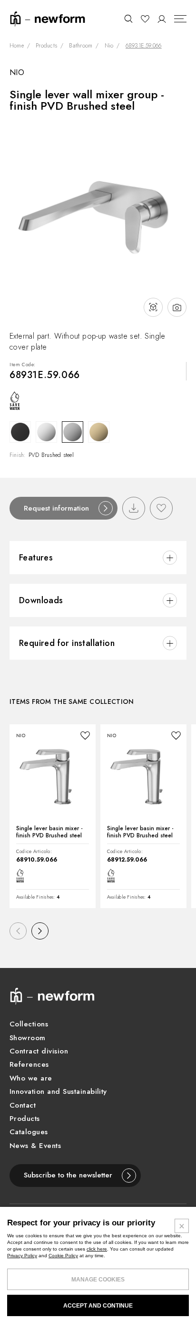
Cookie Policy (63, 1255)
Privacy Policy (22, 1255)
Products (46, 46)
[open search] (128, 19)
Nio (109, 46)
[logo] (48, 18)
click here (97, 1249)
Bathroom (80, 46)
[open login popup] (162, 19)
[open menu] (180, 19)
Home (17, 46)
